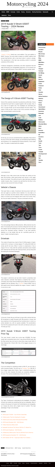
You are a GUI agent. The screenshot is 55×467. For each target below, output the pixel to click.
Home (3, 12)
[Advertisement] (18, 148)
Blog (40, 58)
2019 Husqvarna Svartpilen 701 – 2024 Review (28, 454)
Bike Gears (41, 56)
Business (41, 64)
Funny (23, 12)
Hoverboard (42, 107)
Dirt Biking (41, 73)
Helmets (4, 15)
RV (39, 134)
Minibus (41, 119)
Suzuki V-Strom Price (26, 447)
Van (40, 158)
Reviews (41, 130)
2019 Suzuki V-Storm (9, 447)
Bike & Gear (42, 54)
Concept (13, 12)
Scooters (41, 136)
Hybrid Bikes (42, 109)
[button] (52, 12)
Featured (41, 85)
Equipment (41, 81)
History (40, 100)
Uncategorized (43, 154)
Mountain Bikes (43, 124)
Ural (40, 156)
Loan (40, 117)
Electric (41, 79)
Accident (41, 49)
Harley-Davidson (36, 12)
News (40, 126)
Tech (40, 143)
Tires (9, 15)
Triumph (41, 151)
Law (40, 115)
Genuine (28, 12)
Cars (40, 66)
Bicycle (40, 51)
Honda (40, 105)
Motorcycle (7, 18)
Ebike (40, 77)
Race (40, 128)
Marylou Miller (5, 28)
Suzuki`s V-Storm (6, 54)
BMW (7, 12)
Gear (40, 90)
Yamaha (41, 160)
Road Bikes (42, 132)
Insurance (41, 111)
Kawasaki (45, 12)
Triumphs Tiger (26, 368)
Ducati (40, 75)
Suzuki (7, 20)
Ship (40, 139)
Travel (40, 149)
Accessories (42, 47)
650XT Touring (18, 447)
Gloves (40, 94)
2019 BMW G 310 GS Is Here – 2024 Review (8, 454)
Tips (40, 145)
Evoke (18, 12)
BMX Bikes (41, 62)
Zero (40, 162)
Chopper (41, 68)
